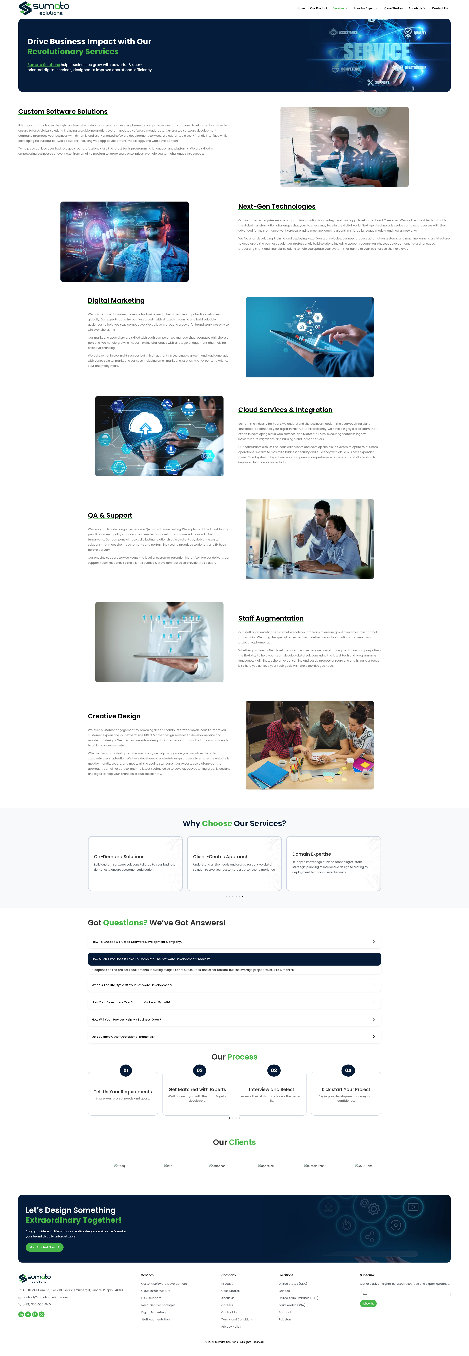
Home (300, 8)
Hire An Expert (364, 8)
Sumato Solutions (43, 64)
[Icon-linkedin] (21, 1314)
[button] (226, 896)
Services (339, 8)
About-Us (415, 8)
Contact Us (440, 8)
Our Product (318, 8)
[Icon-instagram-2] (35, 1314)
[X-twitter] (42, 1314)
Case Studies (393, 8)
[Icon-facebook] (28, 1314)
